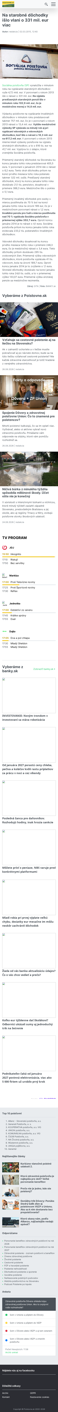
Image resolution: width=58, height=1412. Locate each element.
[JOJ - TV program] (4, 547)
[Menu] (53, 4)
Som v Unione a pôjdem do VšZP (25, 1323)
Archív (5, 1393)
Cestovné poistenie (13, 1262)
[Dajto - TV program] (4, 631)
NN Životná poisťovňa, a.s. (21, 1139)
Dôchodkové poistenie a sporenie (20, 1272)
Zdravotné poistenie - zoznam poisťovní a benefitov (29, 1253)
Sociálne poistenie (13, 1275)
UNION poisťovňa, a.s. (19, 1130)
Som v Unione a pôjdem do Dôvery (27, 1315)
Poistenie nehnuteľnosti (15, 1268)
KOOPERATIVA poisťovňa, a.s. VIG (24, 1127)
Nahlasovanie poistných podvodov (21, 1278)
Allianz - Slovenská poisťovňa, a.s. (24, 1121)
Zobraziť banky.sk (43, 668)
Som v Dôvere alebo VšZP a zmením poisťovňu (27, 1340)
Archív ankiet (11, 1352)
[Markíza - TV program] (4, 575)
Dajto (12, 631)
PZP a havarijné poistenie (16, 1265)
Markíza (14, 575)
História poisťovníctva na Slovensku (21, 1281)
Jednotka (14, 603)
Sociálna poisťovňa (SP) (16, 85)
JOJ (11, 547)
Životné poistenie (12, 1259)
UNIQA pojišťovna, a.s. (19, 1146)
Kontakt (6, 1397)
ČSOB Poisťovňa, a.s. (18, 1136)
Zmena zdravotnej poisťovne (18, 1256)
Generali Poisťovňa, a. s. (19, 1124)
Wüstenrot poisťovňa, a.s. (20, 1142)
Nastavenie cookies (39, 1397)
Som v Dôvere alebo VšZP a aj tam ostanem (31, 1331)
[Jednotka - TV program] (4, 603)
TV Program (14, 538)
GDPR (33, 1393)
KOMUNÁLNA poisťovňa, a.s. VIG (24, 1133)
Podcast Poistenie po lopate (18, 1284)
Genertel (12, 1149)
